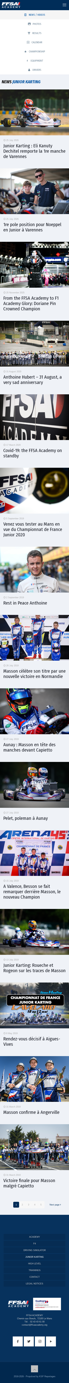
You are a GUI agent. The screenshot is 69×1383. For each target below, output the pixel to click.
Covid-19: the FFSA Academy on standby (32, 453)
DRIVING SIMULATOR (34, 1250)
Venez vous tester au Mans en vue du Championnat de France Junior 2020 (32, 529)
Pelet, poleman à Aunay (25, 818)
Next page (54, 1204)
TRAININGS (35, 1270)
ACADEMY (34, 1237)
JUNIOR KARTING (34, 1257)
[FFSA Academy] (10, 5)
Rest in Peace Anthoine (25, 603)
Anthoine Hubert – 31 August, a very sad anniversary (32, 379)
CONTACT (34, 1277)
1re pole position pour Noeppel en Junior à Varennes (32, 227)
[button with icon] (18, 1341)
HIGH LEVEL (34, 1263)
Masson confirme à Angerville (31, 1112)
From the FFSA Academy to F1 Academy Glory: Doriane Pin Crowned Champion (31, 303)
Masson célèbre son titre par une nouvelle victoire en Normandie (34, 673)
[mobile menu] (64, 5)
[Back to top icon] (34, 1368)
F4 (34, 1243)
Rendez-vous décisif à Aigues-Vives (31, 1041)
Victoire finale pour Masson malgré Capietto (29, 1183)
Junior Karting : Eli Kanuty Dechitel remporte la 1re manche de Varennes (34, 151)
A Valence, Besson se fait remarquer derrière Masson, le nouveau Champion (32, 892)
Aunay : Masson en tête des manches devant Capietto (29, 747)
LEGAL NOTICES (34, 1283)
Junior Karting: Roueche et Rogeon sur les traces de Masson (34, 967)
